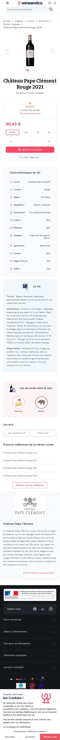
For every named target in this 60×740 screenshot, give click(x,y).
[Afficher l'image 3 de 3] (32, 70)
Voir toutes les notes (30, 113)
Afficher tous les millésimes (30, 485)
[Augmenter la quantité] (49, 141)
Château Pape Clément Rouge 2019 (20, 475)
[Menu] (7, 4)
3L (38, 132)
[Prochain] (53, 50)
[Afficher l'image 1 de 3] (27, 70)
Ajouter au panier (31, 149)
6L (49, 132)
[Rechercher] (51, 9)
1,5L (26, 132)
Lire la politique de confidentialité (17, 727)
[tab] (17, 433)
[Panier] (50, 4)
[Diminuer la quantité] (11, 141)
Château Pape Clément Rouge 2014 (20, 452)
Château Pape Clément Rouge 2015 (20, 460)
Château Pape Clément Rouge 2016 (20, 468)
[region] (30, 53)
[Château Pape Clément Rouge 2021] (30, 50)
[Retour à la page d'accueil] (30, 2)
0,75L (12, 132)
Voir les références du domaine (38, 572)
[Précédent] (7, 50)
